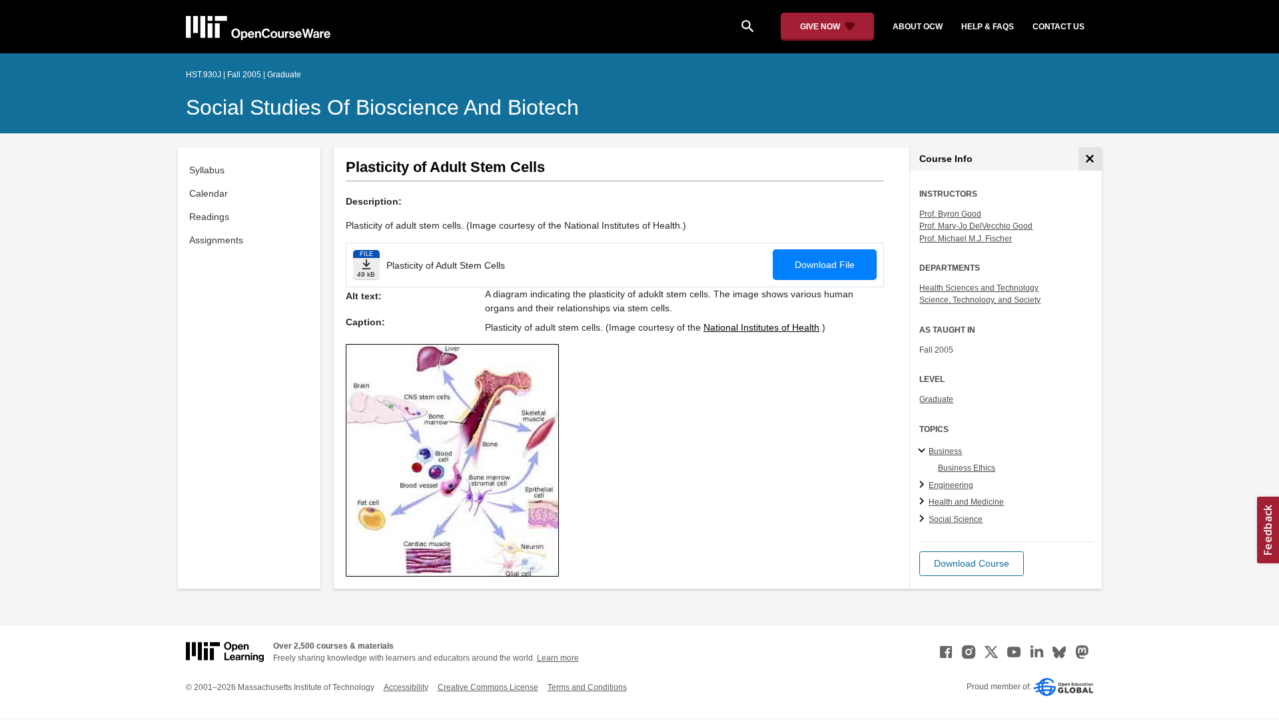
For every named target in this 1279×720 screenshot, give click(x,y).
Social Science (956, 519)
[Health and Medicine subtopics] (924, 502)
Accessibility (406, 687)
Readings (209, 216)
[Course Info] (1090, 159)
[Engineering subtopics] (924, 485)
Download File (825, 264)
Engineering (951, 485)
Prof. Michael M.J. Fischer (965, 238)
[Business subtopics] (924, 451)
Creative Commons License (488, 687)
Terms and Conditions (587, 687)
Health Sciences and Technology (979, 288)
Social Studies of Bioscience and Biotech (382, 107)
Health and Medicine (966, 502)
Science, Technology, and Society (980, 300)
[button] (971, 563)
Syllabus (206, 170)
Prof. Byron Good (950, 214)
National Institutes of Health (761, 327)
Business (945, 451)
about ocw (918, 26)
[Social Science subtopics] (924, 519)
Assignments (216, 240)
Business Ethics (966, 468)
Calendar (208, 193)
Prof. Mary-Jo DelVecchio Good (976, 226)
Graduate (936, 399)
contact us (1058, 26)
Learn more (558, 658)
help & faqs (987, 26)
